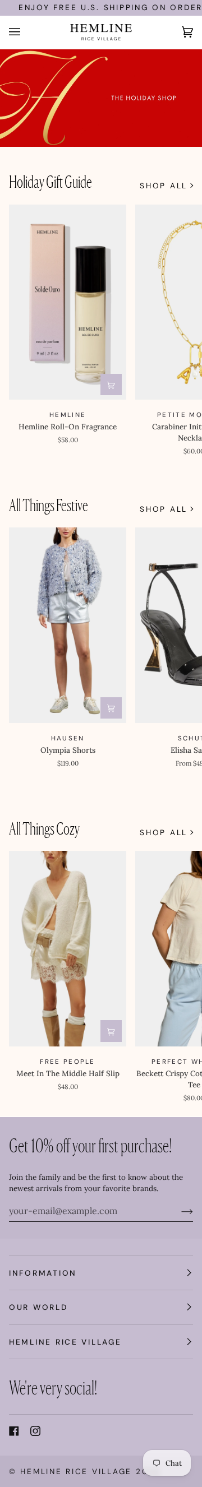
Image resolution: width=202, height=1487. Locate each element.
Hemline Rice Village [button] (65, 1342)
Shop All (163, 185)
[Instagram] (35, 1431)
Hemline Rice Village (76, 1471)
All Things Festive (48, 504)
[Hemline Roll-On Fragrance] (67, 302)
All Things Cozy (44, 828)
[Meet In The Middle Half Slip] (67, 948)
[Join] (178, 1211)
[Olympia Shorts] (67, 625)
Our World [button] (38, 1307)
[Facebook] (14, 1431)
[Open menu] (26, 32)
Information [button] (43, 1273)
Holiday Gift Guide (50, 181)
